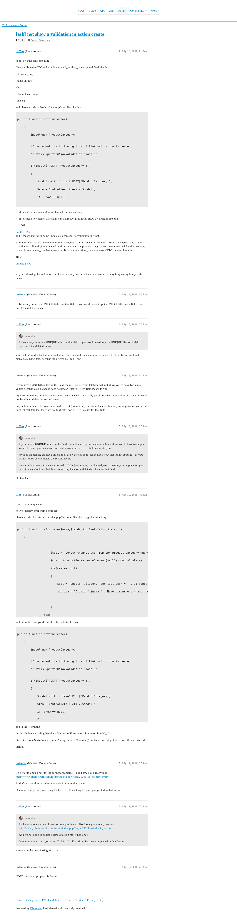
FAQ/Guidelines (51, 900)
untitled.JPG (23, 231)
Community (137, 10)
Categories (32, 900)
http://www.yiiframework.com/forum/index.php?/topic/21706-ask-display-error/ (62, 776)
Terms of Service (74, 900)
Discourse (36, 908)
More (154, 10)
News (81, 10)
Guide (92, 10)
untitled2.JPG (23, 263)
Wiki (111, 10)
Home (19, 900)
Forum (122, 10)
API (102, 10)
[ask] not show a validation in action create (60, 34)
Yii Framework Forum (14, 25)
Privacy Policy (95, 900)
